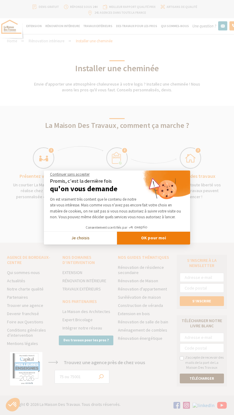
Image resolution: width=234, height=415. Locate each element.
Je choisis (80, 238)
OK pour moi (153, 238)
